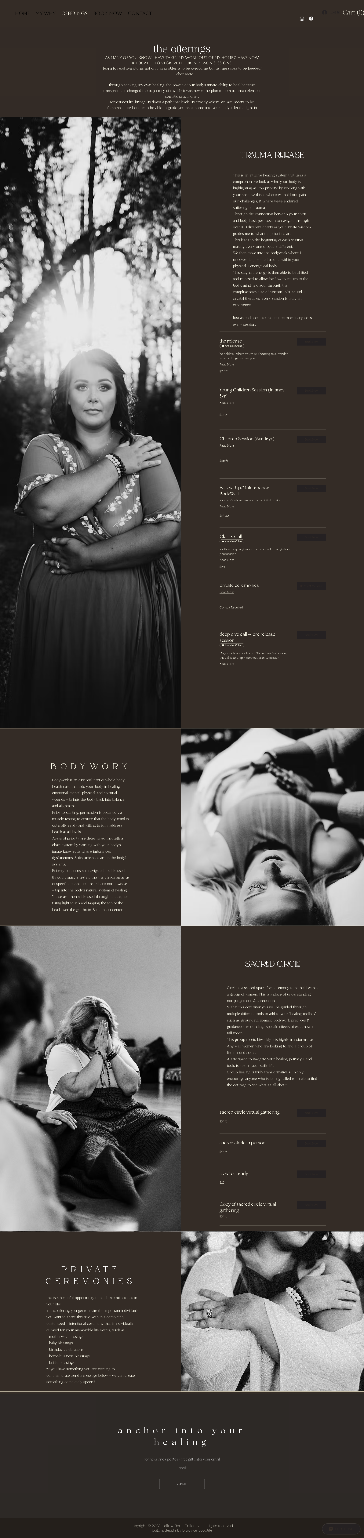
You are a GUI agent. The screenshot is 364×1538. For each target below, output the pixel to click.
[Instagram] (302, 18)
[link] (255, 341)
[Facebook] (311, 18)
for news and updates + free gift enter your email (182, 1459)
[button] (346, 12)
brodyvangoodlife (197, 1530)
